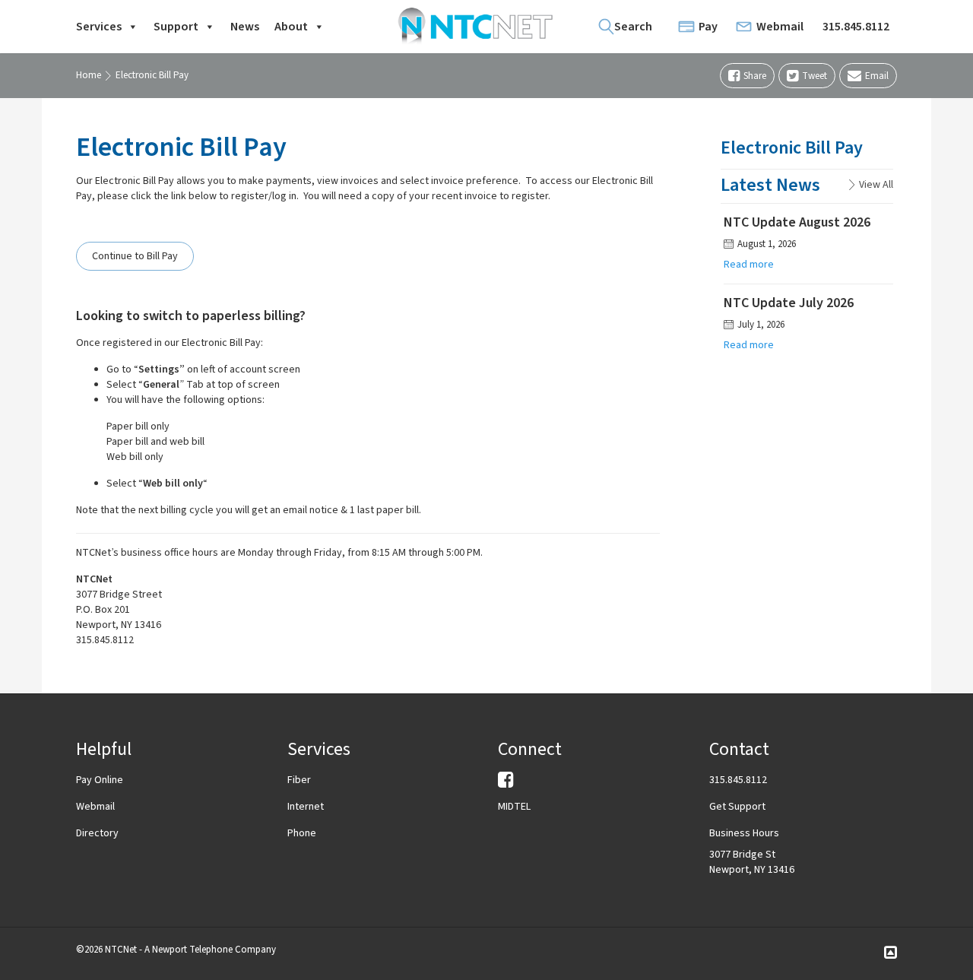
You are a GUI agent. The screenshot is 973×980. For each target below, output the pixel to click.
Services (99, 26)
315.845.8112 (855, 26)
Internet (305, 806)
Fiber (299, 780)
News (244, 26)
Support (176, 26)
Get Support (737, 806)
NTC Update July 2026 (789, 302)
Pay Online (99, 780)
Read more (749, 264)
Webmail (779, 26)
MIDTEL (514, 806)
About (291, 26)
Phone (301, 833)
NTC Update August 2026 (797, 222)
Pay (708, 26)
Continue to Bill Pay (135, 256)
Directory (97, 833)
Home (88, 75)
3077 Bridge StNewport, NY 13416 (751, 862)
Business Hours (744, 833)
